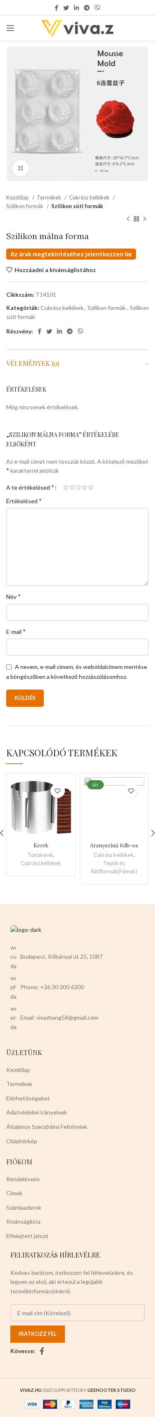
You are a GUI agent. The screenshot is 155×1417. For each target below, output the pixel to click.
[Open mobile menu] (10, 28)
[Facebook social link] (56, 7)
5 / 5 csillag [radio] (91, 487)
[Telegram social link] (86, 7)
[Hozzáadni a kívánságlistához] (57, 791)
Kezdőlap (18, 197)
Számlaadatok (23, 1207)
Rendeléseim (23, 1178)
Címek (14, 1192)
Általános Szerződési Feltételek (46, 1126)
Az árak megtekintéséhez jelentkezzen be (71, 254)
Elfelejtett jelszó (27, 1235)
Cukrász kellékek (90, 197)
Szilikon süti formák (77, 206)
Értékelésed (24, 500)
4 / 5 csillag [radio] (84, 487)
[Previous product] (128, 219)
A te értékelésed (30, 487)
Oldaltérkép (21, 1141)
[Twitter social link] (66, 7)
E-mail (16, 631)
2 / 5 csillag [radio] (72, 487)
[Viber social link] (97, 7)
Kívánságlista (23, 1221)
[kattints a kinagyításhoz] (20, 168)
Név (13, 596)
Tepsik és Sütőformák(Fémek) (114, 867)
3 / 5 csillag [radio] (78, 487)
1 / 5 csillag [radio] (66, 487)
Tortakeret (40, 855)
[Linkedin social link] (76, 7)
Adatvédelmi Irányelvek (36, 1112)
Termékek (49, 197)
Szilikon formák (25, 206)
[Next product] (145, 219)
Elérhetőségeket (28, 1098)
